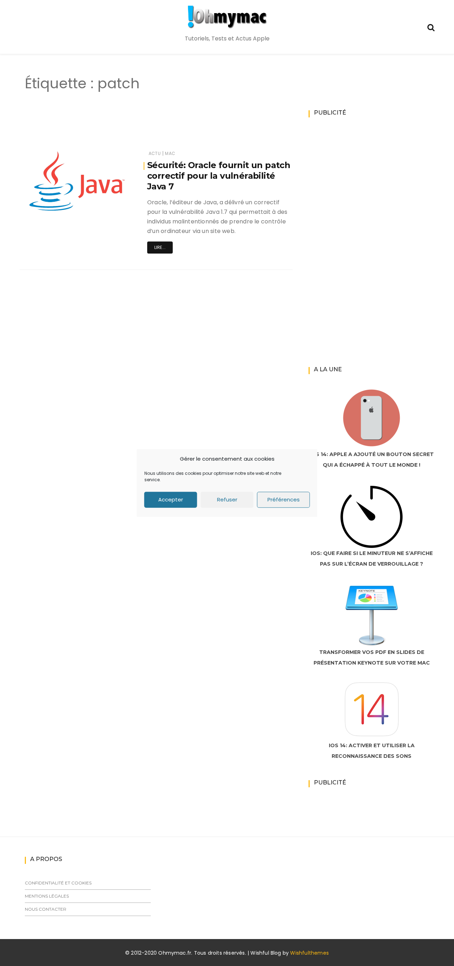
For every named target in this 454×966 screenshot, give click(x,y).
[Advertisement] (143, 127)
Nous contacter (45, 909)
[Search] (430, 26)
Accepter (170, 499)
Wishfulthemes (309, 952)
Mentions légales (47, 896)
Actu (155, 153)
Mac (170, 153)
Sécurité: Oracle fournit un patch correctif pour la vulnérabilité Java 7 (218, 175)
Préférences (283, 499)
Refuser (227, 499)
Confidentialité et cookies (58, 883)
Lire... (160, 247)
